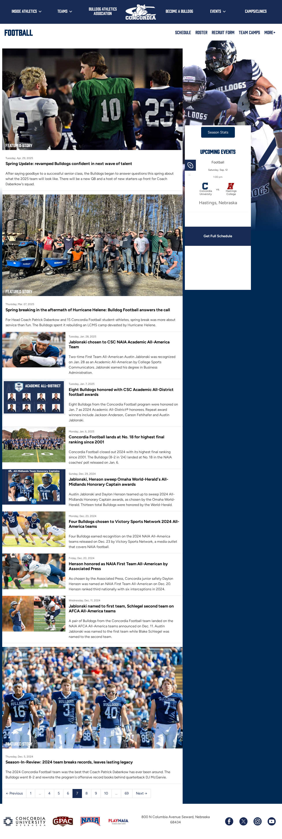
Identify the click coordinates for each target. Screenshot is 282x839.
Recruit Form (223, 32)
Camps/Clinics (256, 11)
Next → (141, 793)
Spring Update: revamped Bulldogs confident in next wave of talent (69, 163)
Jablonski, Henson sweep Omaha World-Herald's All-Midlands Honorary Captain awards (118, 482)
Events (215, 11)
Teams (62, 11)
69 (127, 793)
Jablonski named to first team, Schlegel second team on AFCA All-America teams (121, 608)
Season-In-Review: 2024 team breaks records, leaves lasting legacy (69, 762)
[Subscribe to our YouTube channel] (271, 821)
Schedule (183, 32)
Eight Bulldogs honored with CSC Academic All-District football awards (121, 392)
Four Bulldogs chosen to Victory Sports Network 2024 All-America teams (124, 524)
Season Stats (218, 132)
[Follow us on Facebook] (229, 821)
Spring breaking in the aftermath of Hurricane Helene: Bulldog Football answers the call (88, 309)
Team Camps (249, 32)
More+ (269, 32)
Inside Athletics (24, 11)
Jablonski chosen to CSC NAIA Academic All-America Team (119, 344)
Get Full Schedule (218, 236)
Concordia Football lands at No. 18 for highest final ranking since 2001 (116, 439)
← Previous (14, 793)
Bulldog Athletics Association (103, 11)
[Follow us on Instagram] (257, 821)
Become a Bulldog (179, 11)
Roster (201, 32)
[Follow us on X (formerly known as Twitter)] (243, 821)
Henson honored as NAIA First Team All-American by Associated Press (118, 566)
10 (106, 793)
